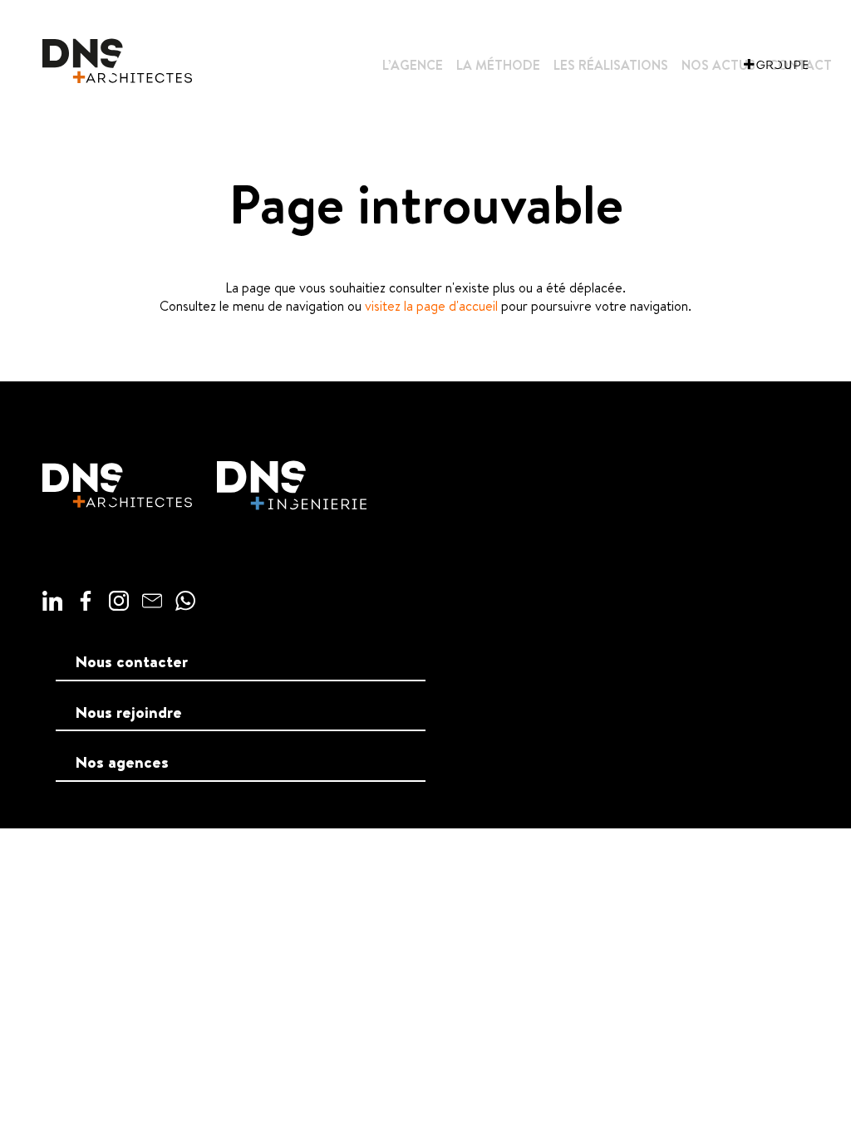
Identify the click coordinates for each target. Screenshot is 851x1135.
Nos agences (122, 762)
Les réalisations (610, 65)
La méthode (498, 65)
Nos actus (718, 65)
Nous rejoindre (129, 712)
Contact (800, 65)
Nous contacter (132, 661)
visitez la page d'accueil (431, 306)
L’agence (412, 65)
